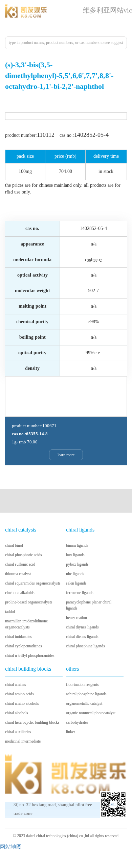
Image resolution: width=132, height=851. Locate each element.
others (72, 669)
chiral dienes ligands (82, 636)
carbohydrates (77, 722)
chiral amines (15, 684)
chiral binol (14, 545)
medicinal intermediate (23, 741)
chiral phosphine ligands (85, 646)
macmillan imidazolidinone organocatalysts (26, 624)
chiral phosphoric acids (23, 554)
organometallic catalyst (84, 703)
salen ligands (76, 583)
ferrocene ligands (79, 592)
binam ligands (77, 545)
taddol (10, 611)
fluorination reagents (82, 684)
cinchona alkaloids (20, 592)
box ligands (75, 554)
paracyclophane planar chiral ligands (88, 605)
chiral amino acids (19, 694)
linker (70, 731)
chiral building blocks (28, 669)
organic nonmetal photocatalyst (90, 713)
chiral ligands (80, 530)
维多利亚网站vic (107, 10)
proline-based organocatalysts (28, 602)
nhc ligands (75, 573)
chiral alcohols (16, 713)
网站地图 (11, 847)
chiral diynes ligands (82, 627)
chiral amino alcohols (22, 703)
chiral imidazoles (18, 636)
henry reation (76, 617)
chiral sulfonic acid (20, 564)
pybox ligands (77, 564)
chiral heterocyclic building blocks (32, 722)
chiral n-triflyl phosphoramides (29, 655)
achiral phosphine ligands (86, 694)
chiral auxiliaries (18, 731)
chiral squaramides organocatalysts (33, 583)
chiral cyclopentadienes (23, 646)
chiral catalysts (20, 530)
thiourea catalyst (18, 573)
